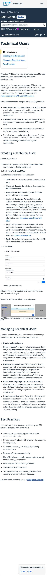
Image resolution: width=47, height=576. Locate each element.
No (29, 572)
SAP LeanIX (11, 12)
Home (3, 12)
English (21, 17)
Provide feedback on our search (13, 21)
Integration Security (35, 480)
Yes (23, 572)
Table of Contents (10, 35)
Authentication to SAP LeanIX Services (17, 96)
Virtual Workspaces (22, 235)
